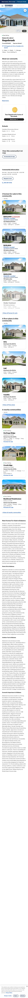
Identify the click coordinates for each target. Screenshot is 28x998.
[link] (14, 20)
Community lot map (9, 156)
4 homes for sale (8, 441)
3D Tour (18, 31)
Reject (15, 995)
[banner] (14, 2)
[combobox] (20, 5)
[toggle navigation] (2, 5)
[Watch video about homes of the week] (14, 109)
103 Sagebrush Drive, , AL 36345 (14, 47)
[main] (14, 503)
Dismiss (22, 995)
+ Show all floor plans (8, 405)
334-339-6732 (8, 182)
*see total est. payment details (10, 219)
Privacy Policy (9, 992)
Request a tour (8, 178)
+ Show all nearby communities (11, 512)
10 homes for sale (8, 507)
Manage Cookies (8, 995)
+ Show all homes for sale (9, 313)
